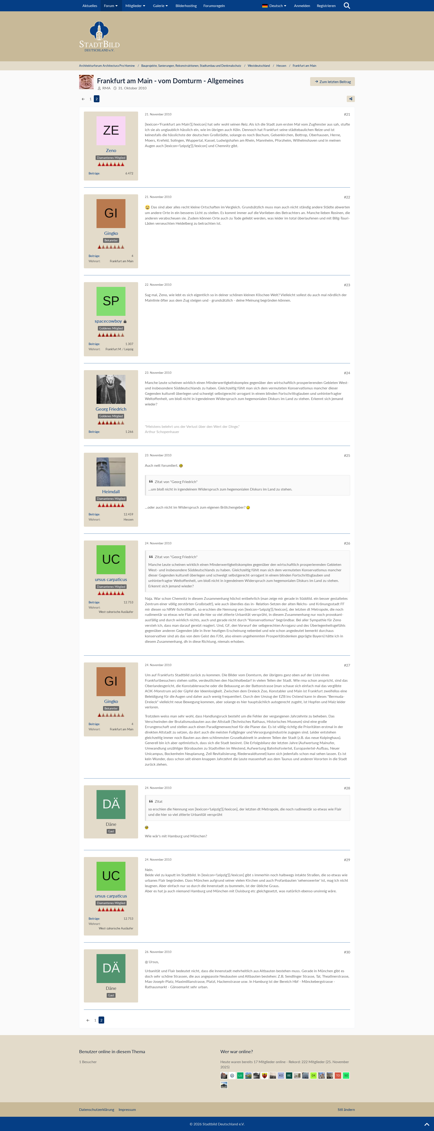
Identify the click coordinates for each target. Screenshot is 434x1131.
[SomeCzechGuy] (347, 1075)
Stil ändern (346, 1109)
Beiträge (94, 173)
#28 (347, 788)
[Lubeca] (242, 1075)
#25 (347, 455)
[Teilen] (351, 99)
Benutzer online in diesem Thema (112, 1051)
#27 (347, 665)
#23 (347, 285)
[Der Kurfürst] (315, 1075)
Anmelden (302, 5)
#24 (347, 373)
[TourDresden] (339, 1075)
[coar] (225, 1085)
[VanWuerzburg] (250, 1075)
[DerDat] (274, 1075)
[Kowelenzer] (282, 1075)
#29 (347, 859)
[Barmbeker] (299, 1075)
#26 (347, 543)
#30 (347, 952)
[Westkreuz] (266, 1075)
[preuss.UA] (234, 1075)
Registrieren (326, 5)
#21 (347, 114)
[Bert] (323, 1075)
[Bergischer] (290, 1075)
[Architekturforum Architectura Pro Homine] (217, 36)
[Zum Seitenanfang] (427, 1125)
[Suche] (347, 5)
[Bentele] (225, 1075)
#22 (347, 197)
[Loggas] (331, 1075)
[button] (275, 5)
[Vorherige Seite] (83, 98)
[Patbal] (258, 1075)
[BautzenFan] (307, 1075)
